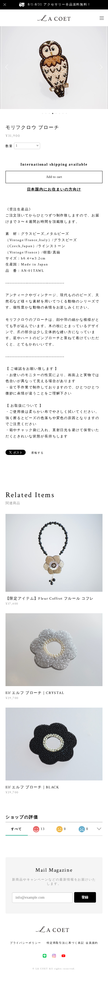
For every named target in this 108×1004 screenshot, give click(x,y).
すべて (16, 829)
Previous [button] (7, 67)
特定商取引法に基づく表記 (65, 942)
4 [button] (52, 113)
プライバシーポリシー (25, 942)
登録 (85, 897)
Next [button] (100, 67)
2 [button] (45, 113)
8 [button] (66, 113)
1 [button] (42, 113)
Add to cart (54, 177)
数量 (9, 146)
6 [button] (59, 113)
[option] (54, 67)
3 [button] (49, 113)
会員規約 (92, 942)
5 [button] (56, 113)
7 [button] (62, 113)
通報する (37, 452)
